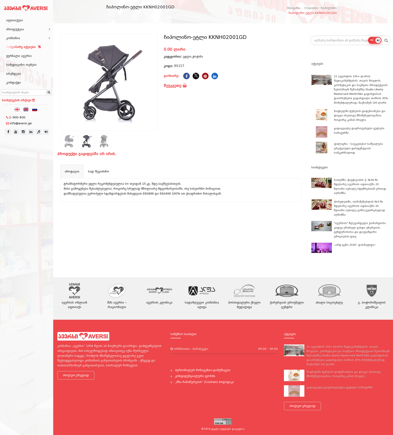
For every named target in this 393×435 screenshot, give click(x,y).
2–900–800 (17, 117)
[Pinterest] (205, 76)
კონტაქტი (13, 82)
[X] (196, 76)
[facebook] (8, 132)
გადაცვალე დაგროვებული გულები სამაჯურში (339, 387)
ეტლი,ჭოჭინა (193, 56)
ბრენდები (13, 74)
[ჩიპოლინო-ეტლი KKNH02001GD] (109, 82)
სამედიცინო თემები (21, 65)
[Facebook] (186, 76)
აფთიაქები (14, 20)
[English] (26, 109)
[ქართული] (17, 109)
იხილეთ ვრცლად (76, 375)
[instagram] (23, 132)
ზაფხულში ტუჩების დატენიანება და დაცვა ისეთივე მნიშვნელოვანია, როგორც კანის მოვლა (359, 115)
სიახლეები (319, 167)
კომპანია (13, 38)
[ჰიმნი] (38, 132)
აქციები (317, 64)
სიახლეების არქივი (17, 100)
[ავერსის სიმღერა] (46, 132)
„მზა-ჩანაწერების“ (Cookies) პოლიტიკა (204, 382)
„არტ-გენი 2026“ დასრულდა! (354, 244)
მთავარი (293, 8)
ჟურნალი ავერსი (19, 56)
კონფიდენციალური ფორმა (194, 376)
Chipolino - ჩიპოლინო (320, 8)
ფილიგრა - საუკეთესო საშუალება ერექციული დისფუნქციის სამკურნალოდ (358, 148)
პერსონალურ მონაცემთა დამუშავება (202, 370)
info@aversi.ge (21, 123)
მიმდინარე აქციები (21, 47)
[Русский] (35, 109)
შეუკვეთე (173, 85)
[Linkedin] (214, 76)
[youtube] (16, 132)
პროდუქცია (15, 29)
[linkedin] (31, 132)
